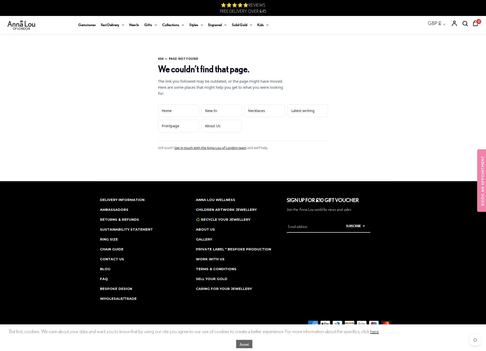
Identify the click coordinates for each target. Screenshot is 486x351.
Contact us (112, 259)
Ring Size (109, 239)
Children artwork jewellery (226, 210)
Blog (105, 269)
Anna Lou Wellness (215, 200)
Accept (244, 344)
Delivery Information (122, 200)
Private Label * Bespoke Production (233, 249)
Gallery (204, 239)
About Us (212, 125)
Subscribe (353, 226)
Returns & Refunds (119, 219)
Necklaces (256, 110)
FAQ (104, 279)
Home (167, 110)
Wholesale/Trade (118, 299)
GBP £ (434, 23)
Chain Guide (112, 249)
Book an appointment (483, 181)
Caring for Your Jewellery (224, 289)
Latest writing (303, 110)
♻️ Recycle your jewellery (223, 219)
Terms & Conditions (216, 269)
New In (211, 110)
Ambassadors (114, 210)
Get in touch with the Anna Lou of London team (210, 147)
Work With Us (210, 259)
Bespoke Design (116, 289)
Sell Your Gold (211, 279)
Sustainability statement (126, 229)
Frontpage (170, 125)
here (374, 331)
